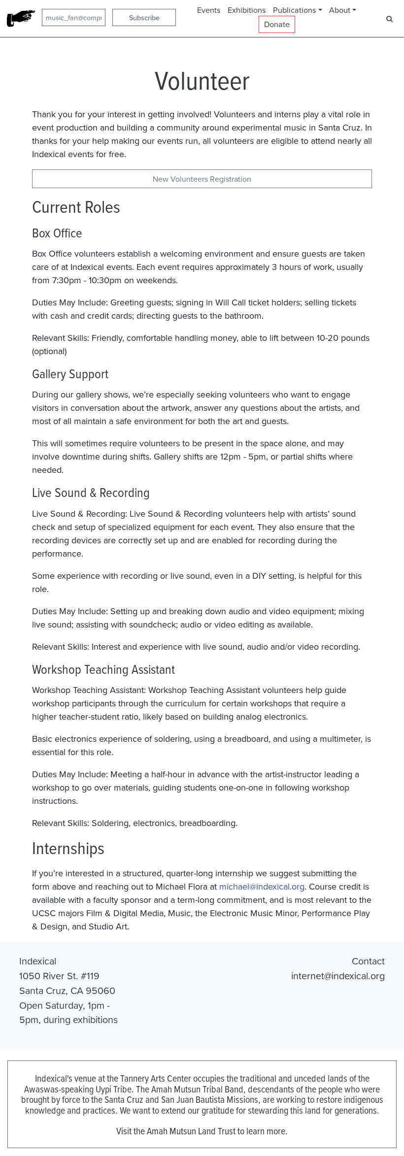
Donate (277, 24)
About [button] (339, 9)
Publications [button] (294, 9)
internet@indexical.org (338, 975)
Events (209, 9)
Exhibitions (247, 9)
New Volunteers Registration (202, 178)
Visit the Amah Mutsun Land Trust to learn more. (202, 1130)
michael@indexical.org (261, 886)
